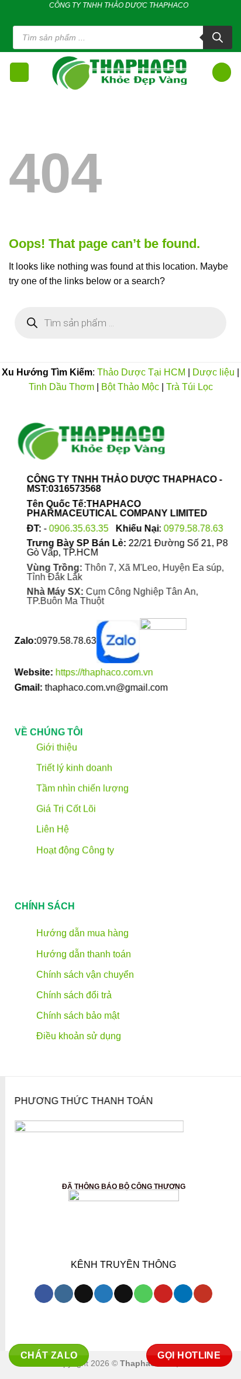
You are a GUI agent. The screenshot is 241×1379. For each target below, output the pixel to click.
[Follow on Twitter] (107, 16)
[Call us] (129, 16)
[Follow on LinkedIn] (152, 16)
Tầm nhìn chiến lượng (82, 788)
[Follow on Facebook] (84, 16)
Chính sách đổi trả (73, 995)
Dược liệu (213, 372)
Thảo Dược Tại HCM (141, 372)
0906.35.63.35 (80, 528)
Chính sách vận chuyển (84, 974)
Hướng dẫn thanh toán (82, 954)
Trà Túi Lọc (189, 387)
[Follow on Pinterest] (140, 16)
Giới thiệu (55, 746)
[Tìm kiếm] (217, 37)
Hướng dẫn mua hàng (81, 933)
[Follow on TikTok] (95, 16)
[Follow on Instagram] (63, 1293)
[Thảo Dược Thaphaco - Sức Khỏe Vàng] (120, 72)
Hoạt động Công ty (74, 849)
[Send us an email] (118, 16)
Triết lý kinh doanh (73, 768)
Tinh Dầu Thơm (61, 387)
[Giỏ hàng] (221, 72)
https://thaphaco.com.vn (104, 673)
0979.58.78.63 (193, 528)
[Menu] (19, 72)
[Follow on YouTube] (203, 1293)
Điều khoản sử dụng (77, 1036)
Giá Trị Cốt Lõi (66, 808)
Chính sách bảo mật (76, 1016)
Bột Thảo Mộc (130, 387)
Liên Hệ (52, 829)
